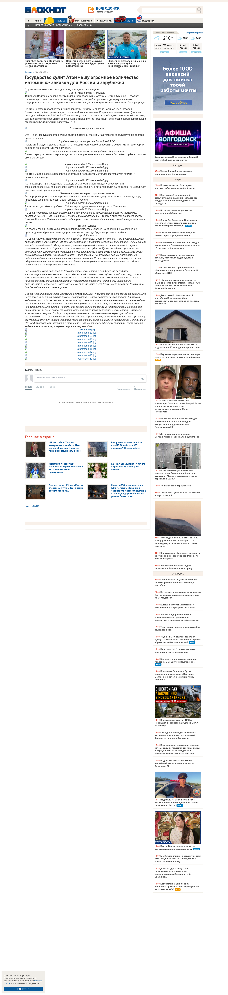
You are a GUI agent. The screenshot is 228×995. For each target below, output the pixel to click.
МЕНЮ (37, 20)
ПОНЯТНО (23, 989)
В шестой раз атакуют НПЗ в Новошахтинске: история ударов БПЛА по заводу (176, 723)
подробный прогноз (194, 32)
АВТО (130, 20)
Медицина (148, 20)
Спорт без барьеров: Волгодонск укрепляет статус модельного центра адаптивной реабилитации (176, 223)
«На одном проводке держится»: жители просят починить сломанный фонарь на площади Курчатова (175, 735)
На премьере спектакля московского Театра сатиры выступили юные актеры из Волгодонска (178, 595)
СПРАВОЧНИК (104, 20)
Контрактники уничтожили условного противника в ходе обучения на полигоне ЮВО (177, 886)
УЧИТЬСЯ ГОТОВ (83, 20)
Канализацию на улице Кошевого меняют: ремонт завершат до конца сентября (176, 582)
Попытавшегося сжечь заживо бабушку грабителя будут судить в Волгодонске (174, 258)
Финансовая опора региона (175, 485)
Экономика (29, 72)
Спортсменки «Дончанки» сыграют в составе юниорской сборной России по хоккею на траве (178, 556)
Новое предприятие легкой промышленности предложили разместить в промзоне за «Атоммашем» (177, 617)
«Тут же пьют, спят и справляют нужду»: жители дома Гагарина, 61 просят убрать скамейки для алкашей (178, 639)
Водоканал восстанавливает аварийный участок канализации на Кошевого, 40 (174, 763)
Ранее (52, 386)
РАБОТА (61, 20)
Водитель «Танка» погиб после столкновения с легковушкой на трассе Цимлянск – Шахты (176, 802)
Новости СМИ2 (32, 506)
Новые (28, 386)
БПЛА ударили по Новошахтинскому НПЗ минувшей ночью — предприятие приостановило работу (178, 859)
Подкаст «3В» (84, 25)
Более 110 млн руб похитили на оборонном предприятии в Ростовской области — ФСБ (176, 270)
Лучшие (40, 386)
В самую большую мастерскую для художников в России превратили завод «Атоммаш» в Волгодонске (177, 245)
